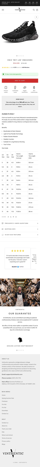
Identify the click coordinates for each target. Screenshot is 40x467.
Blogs (3, 444)
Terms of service (7, 438)
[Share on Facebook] (8, 217)
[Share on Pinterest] (13, 217)
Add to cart (20, 80)
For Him (4, 404)
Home (3, 395)
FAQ (3, 432)
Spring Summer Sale (8, 398)
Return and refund (7, 435)
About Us (4, 426)
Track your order (7, 429)
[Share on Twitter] (11, 217)
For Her (4, 407)
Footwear (5, 401)
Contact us (5, 413)
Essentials (5, 410)
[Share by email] (16, 217)
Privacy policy (6, 441)
